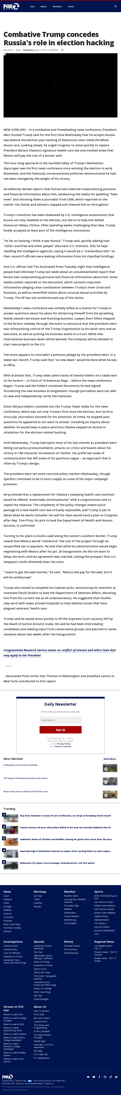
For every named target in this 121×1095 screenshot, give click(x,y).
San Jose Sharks (101, 926)
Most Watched (13, 759)
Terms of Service (62, 746)
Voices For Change (43, 988)
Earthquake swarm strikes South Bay (21, 765)
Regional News (104, 941)
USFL (96, 934)
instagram (105, 1077)
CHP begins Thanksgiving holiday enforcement (26, 778)
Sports (98, 891)
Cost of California (12, 953)
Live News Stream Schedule (42, 1036)
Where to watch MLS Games (14, 1060)
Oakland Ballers (101, 919)
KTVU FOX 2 (8, 50)
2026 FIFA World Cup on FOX (105, 897)
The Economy (70, 949)
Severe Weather (71, 916)
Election (7, 931)
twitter (116, 1077)
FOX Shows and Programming (41, 1026)
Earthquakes (70, 912)
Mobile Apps (40, 1041)
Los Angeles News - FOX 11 (103, 947)
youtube (93, 1077)
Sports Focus (40, 968)
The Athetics (100, 923)
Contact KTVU (40, 1021)
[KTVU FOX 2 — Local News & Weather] (13, 6)
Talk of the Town (42, 972)
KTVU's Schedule (42, 1031)
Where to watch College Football (15, 1019)
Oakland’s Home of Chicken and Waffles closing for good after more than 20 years (66, 839)
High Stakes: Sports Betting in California (43, 957)
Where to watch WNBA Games (15, 1054)
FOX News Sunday (12, 927)
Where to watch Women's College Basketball (12, 1046)
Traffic (37, 899)
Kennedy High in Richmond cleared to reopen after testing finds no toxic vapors (65, 851)
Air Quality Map (71, 905)
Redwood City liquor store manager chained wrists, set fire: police (57, 863)
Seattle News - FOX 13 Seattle (105, 959)
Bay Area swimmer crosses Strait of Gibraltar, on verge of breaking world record (65, 815)
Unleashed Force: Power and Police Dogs (15, 961)
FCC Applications (42, 1058)
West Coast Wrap (12, 924)
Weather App (70, 919)
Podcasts (8, 920)
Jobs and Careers (42, 1018)
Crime (6, 903)
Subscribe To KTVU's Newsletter (44, 1046)
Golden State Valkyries (105, 912)
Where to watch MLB (14, 1024)
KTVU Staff (39, 1014)
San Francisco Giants (104, 909)
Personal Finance (72, 945)
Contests (38, 903)
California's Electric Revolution (43, 947)
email (88, 1077)
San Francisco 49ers (103, 902)
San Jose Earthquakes (104, 930)
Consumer (8, 917)
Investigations (13, 941)
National (8, 899)
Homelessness (11, 949)
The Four (38, 952)
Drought (8, 906)
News (18, 50)
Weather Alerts (71, 895)
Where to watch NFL (13, 1014)
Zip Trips (38, 895)
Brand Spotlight (41, 999)
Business (8, 913)
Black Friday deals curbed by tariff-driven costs (26, 791)
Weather (70, 891)
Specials (39, 941)
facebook (99, 1077)
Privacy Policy (64, 743)
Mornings (40, 891)
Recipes (37, 906)
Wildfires (8, 910)
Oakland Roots (101, 916)
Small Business (71, 953)
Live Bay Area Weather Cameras (75, 900)
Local (6, 895)
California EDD (11, 945)
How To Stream (41, 1010)
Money (68, 941)
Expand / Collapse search (115, 6)
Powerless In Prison (13, 956)
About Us (40, 1006)
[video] (110, 768)
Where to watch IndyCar (15, 1034)
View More (109, 759)
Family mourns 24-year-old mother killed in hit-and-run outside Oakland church (65, 827)
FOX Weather (70, 923)
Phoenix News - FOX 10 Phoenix (105, 953)
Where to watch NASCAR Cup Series (13, 1029)
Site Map (38, 1050)
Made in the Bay (41, 961)
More (71, 6)
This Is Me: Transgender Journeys (45, 977)
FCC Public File (41, 1054)
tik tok (110, 1077)
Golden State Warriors (104, 905)
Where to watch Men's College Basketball (14, 1039)
